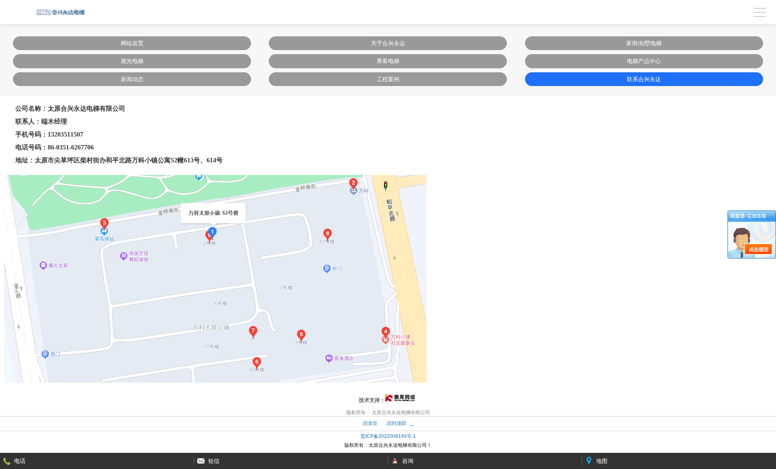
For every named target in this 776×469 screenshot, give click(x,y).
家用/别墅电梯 (644, 43)
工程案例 (388, 79)
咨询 (407, 461)
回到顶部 (396, 423)
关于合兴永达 (388, 43)
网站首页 (132, 43)
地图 (601, 461)
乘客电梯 (388, 61)
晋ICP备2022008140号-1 (388, 436)
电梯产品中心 (644, 61)
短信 (213, 461)
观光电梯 (132, 61)
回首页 (370, 423)
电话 (19, 461)
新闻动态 (132, 79)
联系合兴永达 (644, 79)
